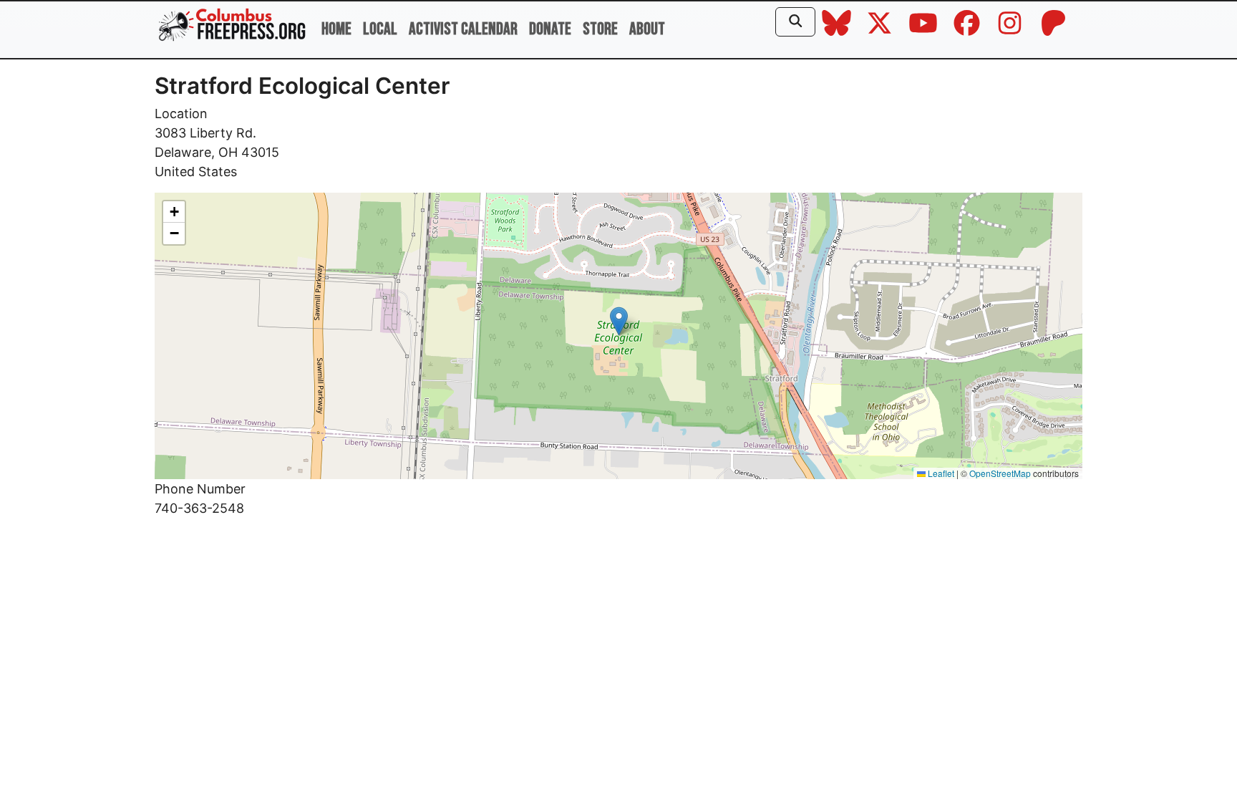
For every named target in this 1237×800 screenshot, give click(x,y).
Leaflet (940, 473)
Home (336, 29)
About (647, 29)
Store (600, 29)
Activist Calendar (463, 29)
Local (380, 29)
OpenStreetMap (1000, 473)
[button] (619, 321)
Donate (550, 29)
